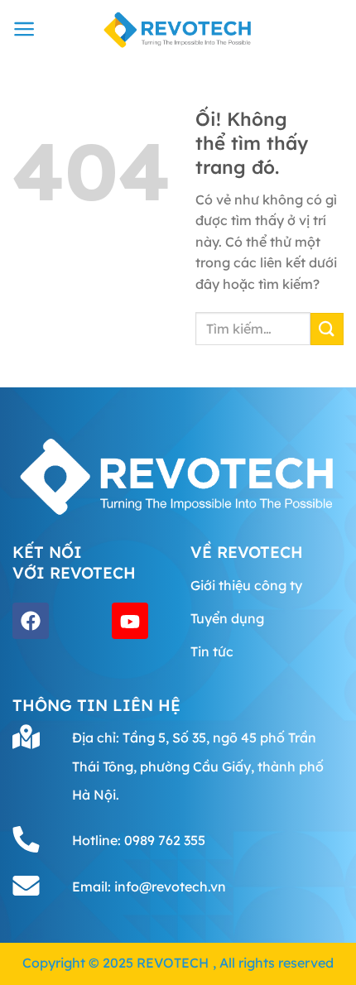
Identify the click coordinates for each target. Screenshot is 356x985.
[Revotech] (178, 29)
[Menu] (24, 29)
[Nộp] (327, 329)
